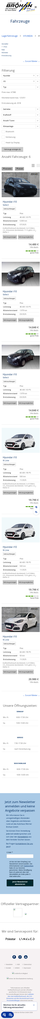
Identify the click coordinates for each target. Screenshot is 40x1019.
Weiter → (36, 61)
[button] (38, 75)
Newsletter (9, 964)
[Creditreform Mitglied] (20, 973)
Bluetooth (10, 131)
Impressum (27, 968)
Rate (3, 50)
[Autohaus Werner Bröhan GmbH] (20, 5)
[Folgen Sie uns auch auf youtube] (26, 957)
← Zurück (27, 61)
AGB (18, 964)
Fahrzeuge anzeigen (12, 149)
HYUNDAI (28, 36)
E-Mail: (9, 852)
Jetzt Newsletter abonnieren (20, 883)
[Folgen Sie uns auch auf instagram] (20, 957)
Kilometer (5, 53)
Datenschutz (28, 866)
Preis (5, 47)
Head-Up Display (13, 142)
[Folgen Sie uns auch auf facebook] (14, 957)
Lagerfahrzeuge (10, 36)
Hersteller (5, 44)
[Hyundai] (26, 916)
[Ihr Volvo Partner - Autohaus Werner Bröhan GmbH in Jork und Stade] (17, 916)
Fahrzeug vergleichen (26, 237)
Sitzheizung (10, 137)
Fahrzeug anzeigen (9, 237)
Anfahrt (17, 968)
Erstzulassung (6, 55)
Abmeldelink (23, 837)
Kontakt (8, 968)
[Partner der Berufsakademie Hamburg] (20, 979)
